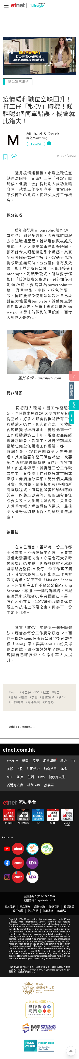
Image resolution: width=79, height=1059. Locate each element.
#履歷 (23, 697)
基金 (64, 768)
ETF (73, 760)
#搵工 (45, 692)
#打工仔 (25, 692)
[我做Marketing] (13, 139)
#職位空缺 (47, 697)
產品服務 (24, 906)
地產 (20, 777)
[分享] (14, 156)
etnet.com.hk (19, 749)
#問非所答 (33, 702)
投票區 (49, 785)
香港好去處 (15, 785)
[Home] (18, 5)
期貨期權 (49, 760)
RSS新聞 (61, 910)
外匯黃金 (33, 768)
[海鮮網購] (74, 390)
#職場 (13, 697)
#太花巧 (48, 702)
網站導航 (33, 910)
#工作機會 (16, 702)
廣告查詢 (39, 906)
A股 (20, 768)
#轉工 (55, 692)
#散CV (61, 697)
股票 (36, 760)
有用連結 (48, 910)
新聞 (25, 760)
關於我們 (10, 906)
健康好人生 (57, 777)
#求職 (34, 697)
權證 (63, 760)
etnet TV (12, 760)
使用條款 (18, 910)
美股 (10, 768)
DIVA (41, 777)
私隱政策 (69, 906)
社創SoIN (33, 785)
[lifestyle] (37, 5)
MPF (10, 777)
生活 (31, 777)
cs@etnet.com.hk (46, 900)
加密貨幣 (50, 768)
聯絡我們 (54, 906)
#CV (36, 692)
